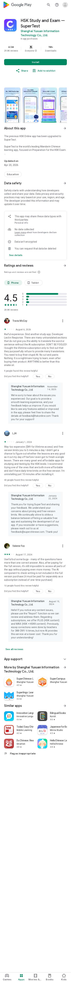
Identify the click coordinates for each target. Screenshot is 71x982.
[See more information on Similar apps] (65, 706)
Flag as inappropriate (20, 753)
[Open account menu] (65, 5)
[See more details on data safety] (16, 255)
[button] (36, 51)
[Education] (13, 174)
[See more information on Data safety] (65, 183)
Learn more (20, 232)
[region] (35, 48)
